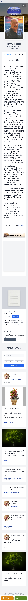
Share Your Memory (10, 340)
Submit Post (14, 365)
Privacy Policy (10, 594)
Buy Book (15, 316)
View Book (7, 316)
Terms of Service (18, 594)
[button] (14, 396)
